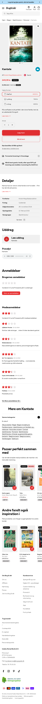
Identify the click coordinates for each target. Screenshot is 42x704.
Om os (4, 579)
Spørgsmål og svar (29, 579)
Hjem (3, 20)
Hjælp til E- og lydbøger (31, 583)
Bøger (9, 20)
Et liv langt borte (25, 554)
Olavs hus (5, 554)
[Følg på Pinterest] (13, 671)
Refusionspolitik (28, 696)
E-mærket (5, 632)
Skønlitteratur (17, 20)
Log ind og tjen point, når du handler (21, 2)
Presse (4, 590)
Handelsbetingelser (8, 635)
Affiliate (4, 583)
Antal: (4, 121)
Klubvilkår (5, 639)
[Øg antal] (12, 125)
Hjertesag (5, 587)
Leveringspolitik (19, 698)
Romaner (26, 20)
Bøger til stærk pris (23, 425)
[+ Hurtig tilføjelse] (14, 487)
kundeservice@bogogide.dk (14, 661)
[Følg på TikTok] (19, 671)
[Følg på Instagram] (8, 671)
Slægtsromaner (14, 436)
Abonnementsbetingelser (10, 624)
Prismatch (26, 592)
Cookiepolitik (6, 628)
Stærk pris (15, 438)
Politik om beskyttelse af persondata (12, 696)
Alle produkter (7, 425)
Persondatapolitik (8, 642)
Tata (21, 493)
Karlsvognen (6, 493)
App (24, 605)
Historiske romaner (15, 429)
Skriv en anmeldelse (11, 293)
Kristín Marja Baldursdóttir (13, 75)
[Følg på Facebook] (3, 671)
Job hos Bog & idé (8, 593)
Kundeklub (26, 609)
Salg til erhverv (28, 602)
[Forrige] (2, 2)
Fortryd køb (27, 612)
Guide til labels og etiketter (29, 588)
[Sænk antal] (4, 125)
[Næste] (39, 2)
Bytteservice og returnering (28, 597)
